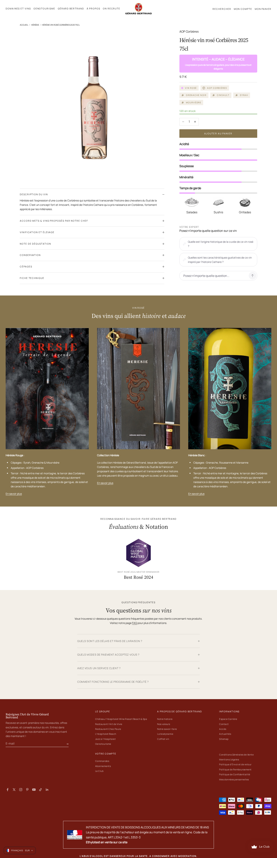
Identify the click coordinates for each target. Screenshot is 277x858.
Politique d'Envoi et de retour (235, 764)
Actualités (225, 734)
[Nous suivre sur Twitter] (14, 789)
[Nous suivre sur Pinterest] (27, 789)
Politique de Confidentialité (234, 774)
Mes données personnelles (234, 779)
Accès (222, 729)
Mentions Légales (229, 759)
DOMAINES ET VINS (18, 8)
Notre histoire (165, 719)
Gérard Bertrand (71, 8)
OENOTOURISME (44, 8)
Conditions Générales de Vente (236, 754)
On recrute (111, 8)
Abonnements (103, 766)
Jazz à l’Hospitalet (105, 739)
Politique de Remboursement (235, 769)
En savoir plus (14, 493)
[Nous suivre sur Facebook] (7, 789)
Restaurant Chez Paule (108, 729)
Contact (224, 724)
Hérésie (35, 24)
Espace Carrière (228, 719)
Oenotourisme (103, 743)
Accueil (24, 24)
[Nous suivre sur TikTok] (40, 789)
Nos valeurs (163, 724)
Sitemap (223, 739)
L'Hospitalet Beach (105, 734)
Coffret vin (163, 739)
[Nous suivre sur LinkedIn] (47, 789)
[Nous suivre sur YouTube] (34, 789)
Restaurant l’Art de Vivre (108, 724)
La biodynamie (165, 734)
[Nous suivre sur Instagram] (21, 789)
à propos (93, 8)
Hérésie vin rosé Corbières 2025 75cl (61, 24)
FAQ (134, 623)
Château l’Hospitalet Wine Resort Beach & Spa (121, 719)
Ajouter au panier (218, 133)
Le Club (99, 771)
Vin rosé (191, 87)
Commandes (102, 761)
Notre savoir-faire (167, 729)
